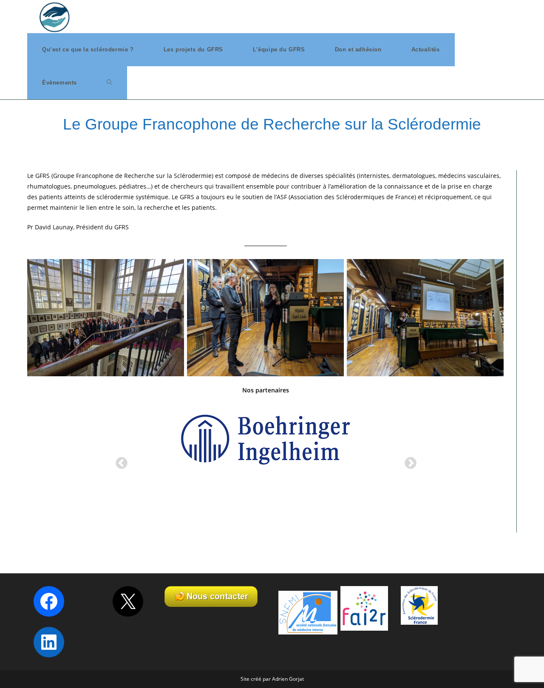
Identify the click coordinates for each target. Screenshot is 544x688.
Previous (119, 461)
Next (408, 461)
